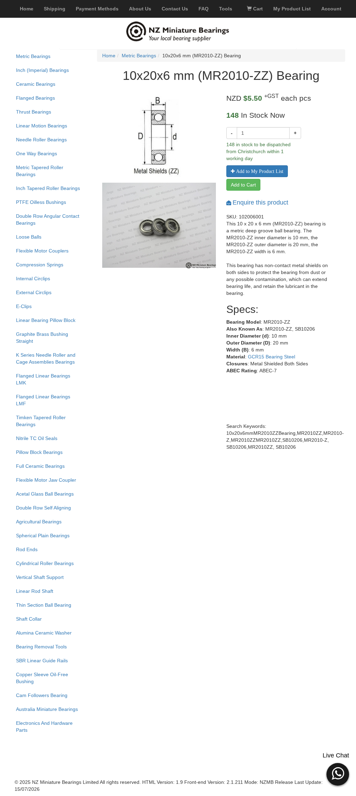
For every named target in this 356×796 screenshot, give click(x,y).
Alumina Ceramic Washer (44, 633)
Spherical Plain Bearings (43, 535)
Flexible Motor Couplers (42, 251)
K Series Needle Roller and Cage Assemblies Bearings (45, 358)
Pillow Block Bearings (39, 452)
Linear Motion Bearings (41, 125)
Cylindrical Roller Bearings (45, 563)
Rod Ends (27, 549)
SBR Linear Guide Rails (42, 660)
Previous (92, 236)
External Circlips (33, 292)
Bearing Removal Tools (41, 646)
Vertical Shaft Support (40, 577)
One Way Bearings (36, 153)
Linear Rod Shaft (34, 591)
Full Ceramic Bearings (40, 466)
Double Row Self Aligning (43, 508)
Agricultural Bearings (39, 521)
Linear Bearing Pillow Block (45, 320)
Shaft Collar (29, 619)
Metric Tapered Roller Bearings (39, 171)
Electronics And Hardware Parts (44, 726)
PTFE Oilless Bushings (41, 202)
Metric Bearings (33, 56)
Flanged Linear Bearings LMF (43, 400)
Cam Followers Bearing (41, 695)
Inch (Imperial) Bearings (42, 70)
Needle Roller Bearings (41, 139)
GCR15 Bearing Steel (271, 356)
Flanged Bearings (35, 98)
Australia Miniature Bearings (47, 709)
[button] (337, 773)
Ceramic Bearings (35, 84)
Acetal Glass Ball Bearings (45, 494)
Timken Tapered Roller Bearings (41, 421)
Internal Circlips (33, 278)
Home (108, 55)
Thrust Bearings (33, 112)
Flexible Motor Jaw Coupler (46, 480)
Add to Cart (243, 185)
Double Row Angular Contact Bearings (47, 219)
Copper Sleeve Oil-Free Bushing (42, 678)
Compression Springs (39, 264)
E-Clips (24, 306)
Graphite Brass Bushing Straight (42, 337)
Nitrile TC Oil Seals (36, 438)
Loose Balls (28, 237)
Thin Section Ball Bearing (43, 605)
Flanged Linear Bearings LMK (43, 379)
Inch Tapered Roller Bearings (48, 188)
